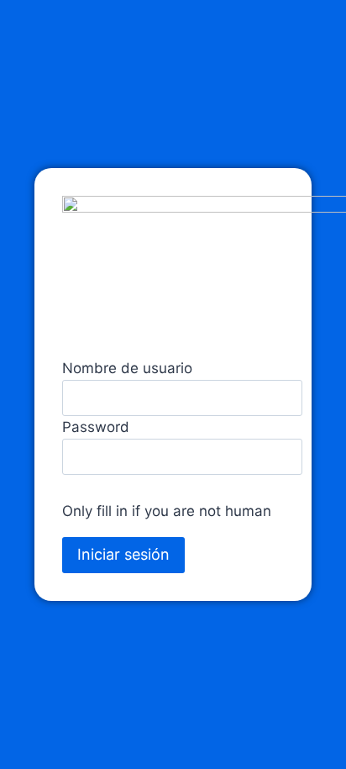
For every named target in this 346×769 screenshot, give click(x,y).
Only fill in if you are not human (166, 511)
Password (95, 427)
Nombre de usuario (127, 368)
